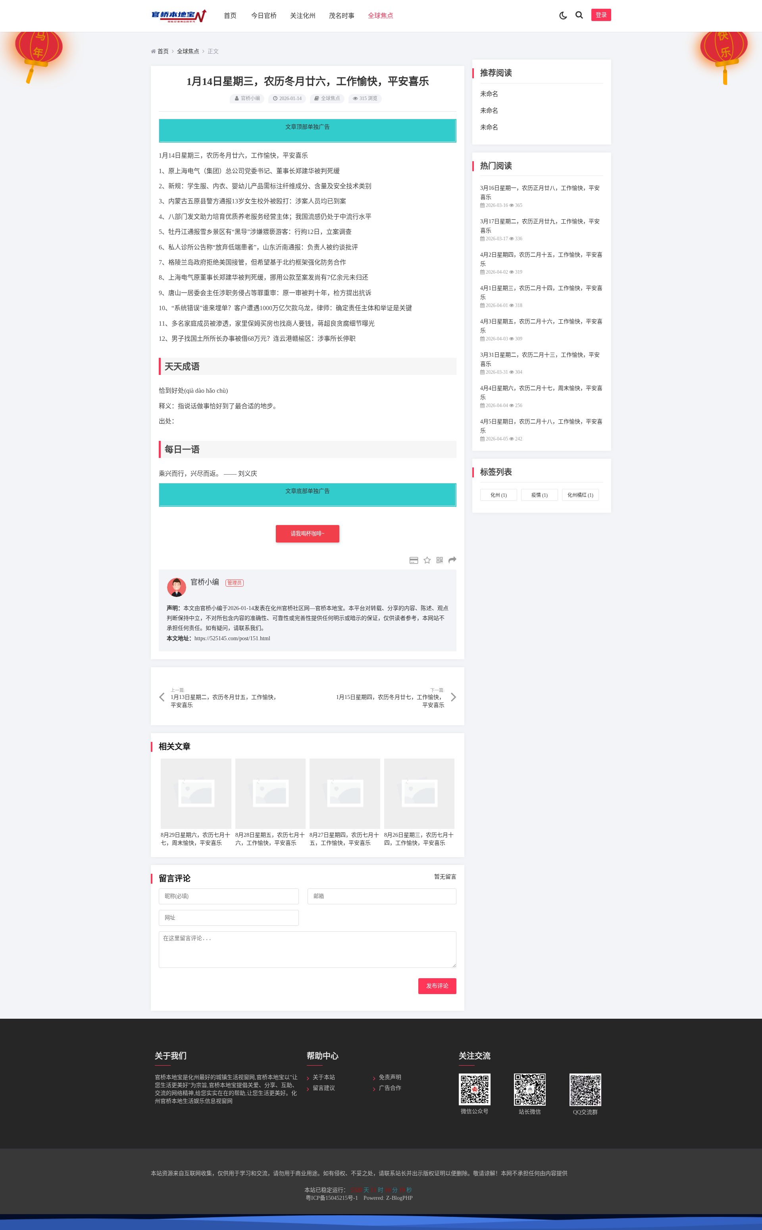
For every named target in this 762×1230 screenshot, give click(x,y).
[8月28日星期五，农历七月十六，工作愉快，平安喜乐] (270, 794)
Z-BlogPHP (399, 1198)
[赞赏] (412, 561)
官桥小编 (250, 98)
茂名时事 (341, 15)
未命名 (489, 94)
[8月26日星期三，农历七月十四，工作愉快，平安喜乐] (419, 794)
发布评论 (437, 986)
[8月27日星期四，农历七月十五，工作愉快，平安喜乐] (345, 794)
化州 (499, 495)
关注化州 (303, 15)
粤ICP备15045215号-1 (333, 1198)
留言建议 (324, 1088)
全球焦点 (380, 15)
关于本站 (324, 1077)
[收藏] (425, 561)
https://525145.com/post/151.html (232, 638)
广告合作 (390, 1088)
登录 (601, 15)
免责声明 (390, 1077)
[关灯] (563, 16)
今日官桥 (264, 15)
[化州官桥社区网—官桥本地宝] (179, 24)
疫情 (539, 495)
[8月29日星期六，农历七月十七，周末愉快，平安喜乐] (196, 794)
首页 (230, 15)
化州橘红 (580, 495)
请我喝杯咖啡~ (308, 534)
